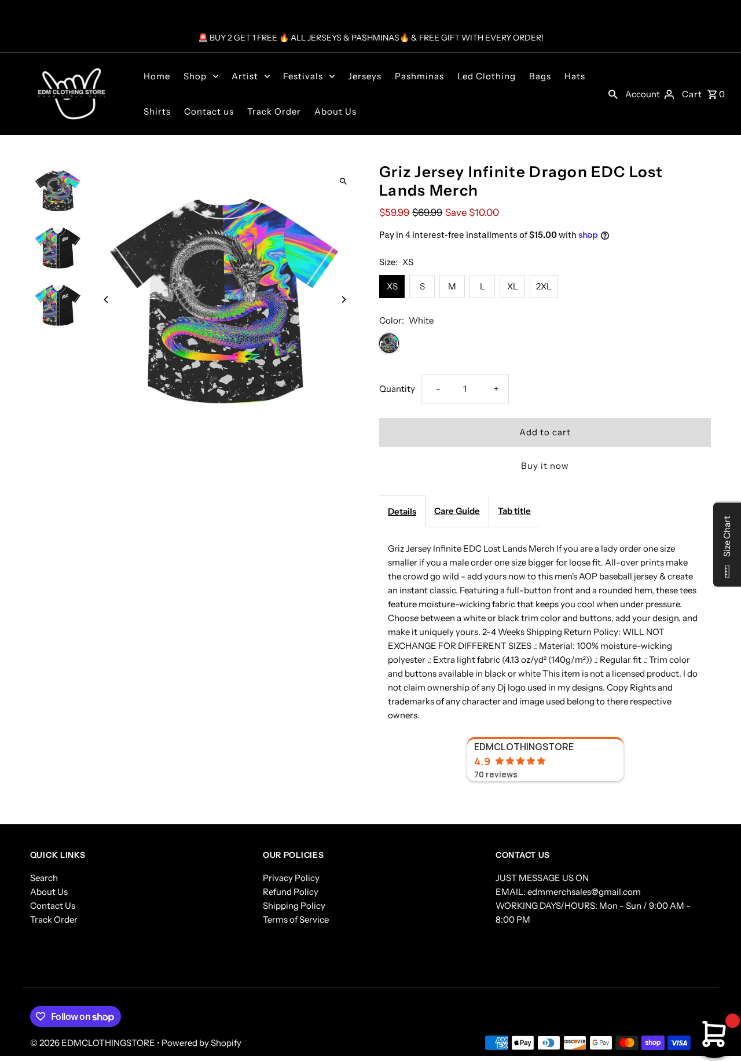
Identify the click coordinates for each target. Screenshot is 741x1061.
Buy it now (545, 465)
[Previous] (107, 300)
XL (512, 286)
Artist (245, 76)
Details (402, 511)
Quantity (397, 388)
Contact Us (52, 905)
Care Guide (457, 510)
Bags (540, 76)
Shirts (157, 111)
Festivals (303, 76)
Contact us (209, 111)
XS (392, 286)
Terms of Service (296, 919)
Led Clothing (486, 76)
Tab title (514, 510)
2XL (544, 286)
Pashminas (419, 76)
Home (157, 76)
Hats (574, 76)
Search (44, 877)
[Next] (343, 300)
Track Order (274, 111)
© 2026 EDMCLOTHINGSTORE (93, 1042)
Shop (195, 76)
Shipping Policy (294, 905)
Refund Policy (290, 891)
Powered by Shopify (201, 1042)
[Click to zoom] (343, 181)
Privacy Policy (291, 877)
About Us (335, 111)
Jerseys (364, 76)
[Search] (613, 93)
